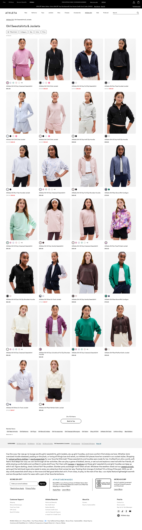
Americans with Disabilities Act (19, 523)
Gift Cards (13, 509)
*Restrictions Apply (17, 488)
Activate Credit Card (51, 509)
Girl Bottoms (24, 431)
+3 (22, 83)
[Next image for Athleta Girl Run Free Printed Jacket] (133, 219)
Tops (42, 13)
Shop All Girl (94, 431)
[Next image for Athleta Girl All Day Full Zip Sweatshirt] (100, 59)
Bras (59, 13)
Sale (97, 13)
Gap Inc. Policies (60, 523)
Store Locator (121, 505)
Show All (98, 443)
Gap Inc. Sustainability (88, 505)
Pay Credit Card (50, 505)
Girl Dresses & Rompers (72, 431)
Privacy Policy (30, 488)
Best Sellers (128, 431)
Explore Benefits (50, 507)
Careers (84, 502)
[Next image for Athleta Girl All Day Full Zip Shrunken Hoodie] (100, 166)
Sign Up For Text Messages (124, 507)
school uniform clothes (18, 459)
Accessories (77, 13)
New (26, 13)
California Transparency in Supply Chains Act (42, 523)
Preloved (105, 13)
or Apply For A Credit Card (53, 514)
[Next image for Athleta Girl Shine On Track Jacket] (67, 272)
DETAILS (104, 2)
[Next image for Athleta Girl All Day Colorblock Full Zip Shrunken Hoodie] (67, 325)
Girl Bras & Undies (44, 431)
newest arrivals (127, 467)
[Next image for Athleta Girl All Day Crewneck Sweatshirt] (35, 59)
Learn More (66, 490)
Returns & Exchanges (16, 505)
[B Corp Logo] (103, 483)
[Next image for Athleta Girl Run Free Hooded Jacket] (133, 59)
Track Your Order (15, 507)
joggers (71, 464)
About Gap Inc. (88, 521)
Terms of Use (69, 521)
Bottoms (34, 13)
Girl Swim (85, 431)
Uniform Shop (118, 431)
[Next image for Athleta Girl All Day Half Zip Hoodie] (100, 112)
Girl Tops (33, 431)
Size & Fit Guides (14, 512)
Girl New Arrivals (12, 431)
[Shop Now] (71, 6)
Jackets (50, 13)
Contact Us (120, 502)
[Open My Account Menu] (134, 2)
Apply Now (56, 490)
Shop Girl (103, 6)
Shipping (12, 502)
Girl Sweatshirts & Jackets (62, 443)
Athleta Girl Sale (106, 431)
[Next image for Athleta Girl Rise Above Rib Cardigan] (133, 166)
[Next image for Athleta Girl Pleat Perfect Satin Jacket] (133, 325)
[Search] (138, 13)
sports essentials (37, 459)
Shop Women (97, 6)
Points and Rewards (51, 502)
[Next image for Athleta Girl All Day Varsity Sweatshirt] (67, 219)
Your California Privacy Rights (56, 521)
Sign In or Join (94, 2)
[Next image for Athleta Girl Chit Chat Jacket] (67, 59)
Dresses (67, 13)
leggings (80, 464)
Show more (8, 434)
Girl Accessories (57, 431)
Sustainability (78, 521)
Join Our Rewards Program (53, 512)
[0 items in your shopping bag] (138, 2)
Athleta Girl (88, 13)
